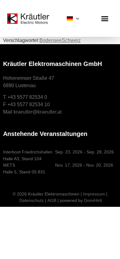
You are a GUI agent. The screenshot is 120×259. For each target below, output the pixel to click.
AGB (51, 200)
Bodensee (50, 40)
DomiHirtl (93, 200)
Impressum (94, 193)
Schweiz (71, 40)
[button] (105, 18)
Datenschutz (31, 200)
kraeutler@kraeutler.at (38, 111)
